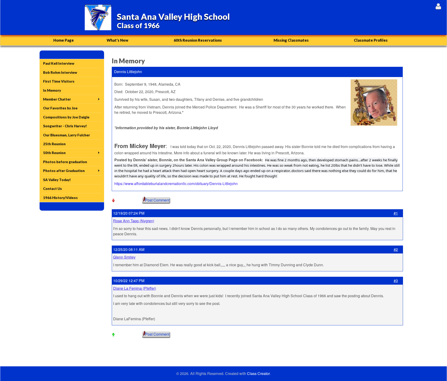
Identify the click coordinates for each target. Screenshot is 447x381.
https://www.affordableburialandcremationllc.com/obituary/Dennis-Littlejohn (176, 183)
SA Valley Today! (57, 180)
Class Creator (258, 373)
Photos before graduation (65, 162)
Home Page (63, 40)
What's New (117, 40)
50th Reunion (54, 153)
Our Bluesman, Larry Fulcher (66, 135)
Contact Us (52, 188)
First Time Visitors (58, 81)
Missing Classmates (291, 40)
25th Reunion (54, 144)
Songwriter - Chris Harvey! (65, 126)
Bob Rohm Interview (60, 72)
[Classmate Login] (438, 6)
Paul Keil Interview (58, 63)
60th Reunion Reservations (198, 40)
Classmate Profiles (371, 40)
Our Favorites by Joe (60, 108)
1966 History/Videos (60, 198)
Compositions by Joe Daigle (66, 117)
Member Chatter (57, 99)
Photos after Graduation (64, 171)
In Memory (52, 90)
